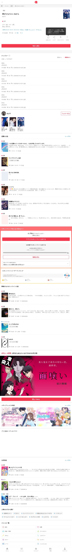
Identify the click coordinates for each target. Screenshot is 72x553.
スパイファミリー (28, 513)
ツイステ (54, 517)
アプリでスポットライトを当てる (36, 239)
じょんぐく (32, 30)
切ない (22, 30)
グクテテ (16, 30)
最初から (59, 57)
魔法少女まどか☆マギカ (44, 513)
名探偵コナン (7, 513)
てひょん (39, 30)
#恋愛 (9, 353)
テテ (11, 30)
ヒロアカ (45, 517)
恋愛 (26, 30)
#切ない (4, 353)
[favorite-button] (48, 37)
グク (7, 30)
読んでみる (36, 399)
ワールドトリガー (8, 517)
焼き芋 (4, 16)
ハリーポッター (21, 517)
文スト (16, 513)
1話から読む (36, 46)
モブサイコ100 (34, 517)
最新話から (67, 57)
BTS (4, 30)
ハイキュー (58, 513)
